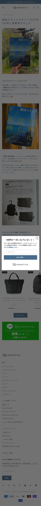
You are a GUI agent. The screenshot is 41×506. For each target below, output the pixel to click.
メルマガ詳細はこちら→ (11, 247)
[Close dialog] (37, 238)
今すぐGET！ (20, 257)
